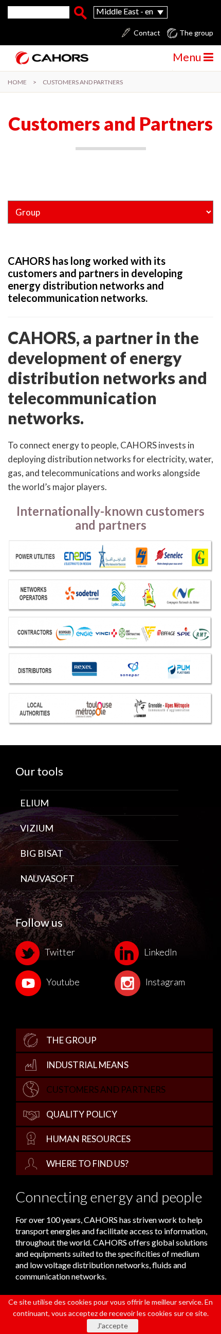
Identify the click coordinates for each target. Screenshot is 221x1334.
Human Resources (88, 1138)
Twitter (60, 952)
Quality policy (81, 1114)
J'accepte (112, 1325)
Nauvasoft (47, 878)
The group (71, 1040)
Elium (34, 802)
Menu (188, 57)
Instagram (165, 981)
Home (17, 82)
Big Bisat (41, 853)
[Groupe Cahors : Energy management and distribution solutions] (48, 57)
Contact (147, 33)
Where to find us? (87, 1163)
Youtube (63, 981)
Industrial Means (87, 1064)
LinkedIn (160, 952)
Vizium (36, 828)
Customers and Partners (105, 1089)
